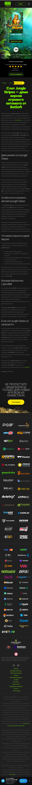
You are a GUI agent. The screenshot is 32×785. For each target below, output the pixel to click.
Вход (20, 4)
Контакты (16, 682)
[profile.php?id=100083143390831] (14, 665)
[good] (18, 66)
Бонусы (16, 675)
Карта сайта (16, 684)
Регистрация (16, 402)
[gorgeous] (21, 66)
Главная (4, 83)
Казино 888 (12, 774)
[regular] (16, 66)
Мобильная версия (16, 673)
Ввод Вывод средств (16, 677)
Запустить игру (16, 41)
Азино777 (27, 367)
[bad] (10, 66)
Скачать (16, 688)
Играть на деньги (16, 74)
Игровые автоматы (16, 671)
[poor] (13, 66)
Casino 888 (17, 120)
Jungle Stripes (18, 83)
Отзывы (16, 679)
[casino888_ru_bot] (18, 665)
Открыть (23, 781)
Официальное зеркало (16, 686)
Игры (11, 83)
